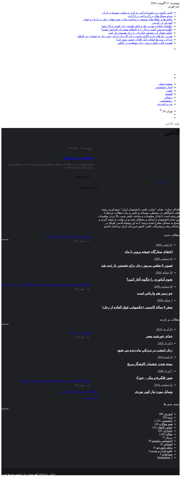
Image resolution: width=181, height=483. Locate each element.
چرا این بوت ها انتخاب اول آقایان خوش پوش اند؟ (144, 39)
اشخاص (168, 444)
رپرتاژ (169, 437)
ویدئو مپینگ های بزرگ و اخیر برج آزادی (150, 16)
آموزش (168, 413)
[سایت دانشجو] (155, 68)
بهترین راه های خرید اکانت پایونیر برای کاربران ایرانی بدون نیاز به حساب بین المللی (125, 36)
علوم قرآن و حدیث (162, 450)
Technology (163, 457)
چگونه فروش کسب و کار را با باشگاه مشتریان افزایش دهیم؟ (137, 29)
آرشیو (168, 477)
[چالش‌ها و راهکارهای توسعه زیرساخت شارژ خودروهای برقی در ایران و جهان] (46, 263)
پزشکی (168, 97)
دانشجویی (167, 420)
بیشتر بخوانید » (81, 176)
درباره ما (143, 477)
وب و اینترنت (165, 104)
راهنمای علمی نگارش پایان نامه (79, 391)
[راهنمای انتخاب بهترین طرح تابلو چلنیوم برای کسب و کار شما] (46, 359)
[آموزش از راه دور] (46, 311)
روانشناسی (166, 100)
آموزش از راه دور (162, 22)
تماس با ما (156, 477)
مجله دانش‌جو (165, 447)
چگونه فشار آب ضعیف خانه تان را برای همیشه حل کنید (141, 32)
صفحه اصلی (165, 83)
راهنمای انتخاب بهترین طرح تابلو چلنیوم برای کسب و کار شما (137, 26)
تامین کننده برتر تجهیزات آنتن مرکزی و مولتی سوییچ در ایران (137, 12)
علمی (169, 90)
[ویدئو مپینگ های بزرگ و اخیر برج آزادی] (46, 215)
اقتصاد (169, 93)
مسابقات (167, 454)
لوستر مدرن (90, 397)
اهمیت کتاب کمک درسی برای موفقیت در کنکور (145, 42)
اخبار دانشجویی (164, 87)
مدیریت (87, 148)
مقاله (169, 434)
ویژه (170, 417)
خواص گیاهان (165, 427)
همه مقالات (166, 424)
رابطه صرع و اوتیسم (78, 157)
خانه (177, 123)
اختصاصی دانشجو (162, 440)
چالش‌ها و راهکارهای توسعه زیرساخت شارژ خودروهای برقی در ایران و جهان (128, 19)
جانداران (168, 430)
